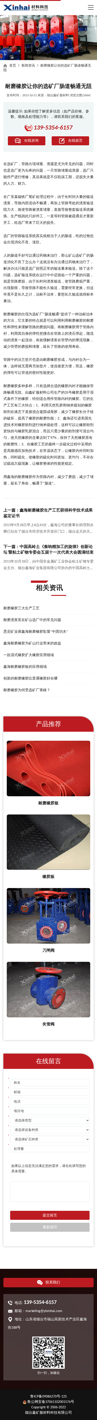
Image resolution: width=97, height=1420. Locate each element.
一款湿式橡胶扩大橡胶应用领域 (28, 655)
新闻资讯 (28, 65)
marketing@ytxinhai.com (43, 1311)
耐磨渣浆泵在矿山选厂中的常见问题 (32, 620)
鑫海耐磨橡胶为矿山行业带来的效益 (32, 643)
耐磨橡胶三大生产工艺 (21, 608)
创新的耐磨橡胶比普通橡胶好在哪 (30, 678)
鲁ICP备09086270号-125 (48, 1396)
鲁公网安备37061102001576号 (50, 1402)
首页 (12, 65)
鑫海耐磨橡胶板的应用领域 (25, 667)
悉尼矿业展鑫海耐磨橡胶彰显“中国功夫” (35, 632)
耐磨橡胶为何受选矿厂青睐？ (26, 690)
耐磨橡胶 (10, 314)
